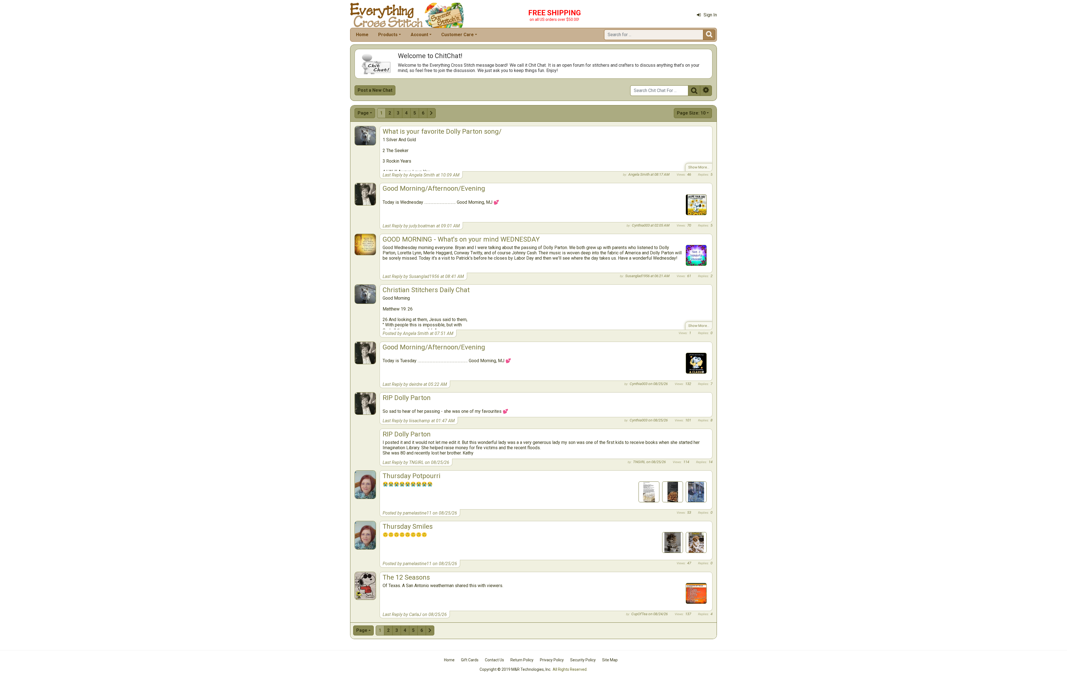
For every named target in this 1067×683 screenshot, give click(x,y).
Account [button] (419, 34)
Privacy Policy (552, 660)
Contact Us (494, 660)
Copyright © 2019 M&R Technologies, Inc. (515, 669)
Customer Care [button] (457, 34)
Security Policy (583, 660)
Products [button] (388, 34)
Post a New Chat (375, 90)
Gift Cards (469, 660)
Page (363, 113)
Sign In (710, 15)
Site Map (610, 660)
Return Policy (522, 660)
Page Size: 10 (691, 113)
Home (362, 34)
